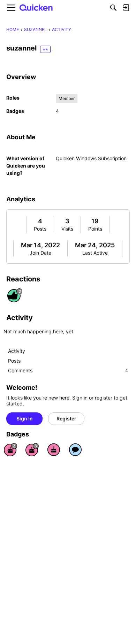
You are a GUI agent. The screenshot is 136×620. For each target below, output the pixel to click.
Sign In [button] (24, 418)
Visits (67, 229)
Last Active (95, 253)
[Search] (113, 7)
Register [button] (66, 418)
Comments (68, 370)
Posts (40, 229)
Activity (16, 351)
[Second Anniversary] (10, 449)
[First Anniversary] (53, 449)
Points (95, 229)
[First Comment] (75, 449)
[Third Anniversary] (32, 449)
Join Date (40, 253)
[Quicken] (36, 8)
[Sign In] (126, 7)
